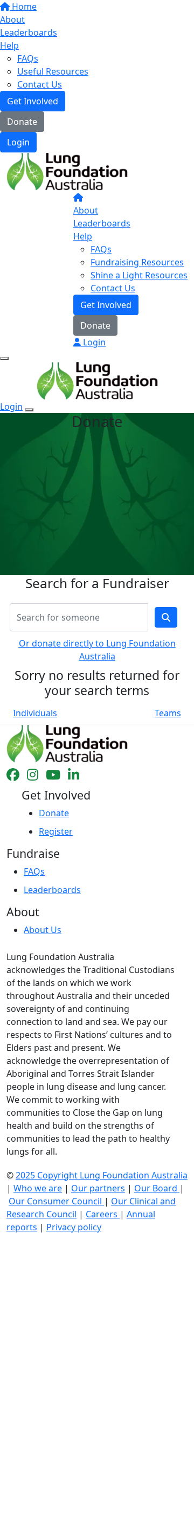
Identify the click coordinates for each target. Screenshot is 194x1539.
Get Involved (32, 101)
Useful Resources (52, 71)
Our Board (156, 1188)
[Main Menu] (4, 358)
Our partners (98, 1188)
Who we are (37, 1188)
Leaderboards (28, 32)
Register (56, 831)
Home (23, 6)
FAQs (27, 58)
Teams (168, 713)
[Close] (29, 409)
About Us (42, 930)
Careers (103, 1214)
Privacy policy (73, 1227)
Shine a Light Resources (139, 275)
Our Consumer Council (56, 1201)
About (12, 19)
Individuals (35, 713)
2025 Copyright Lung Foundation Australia (102, 1175)
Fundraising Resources (137, 262)
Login (18, 142)
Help (9, 45)
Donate (22, 122)
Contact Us (39, 84)
